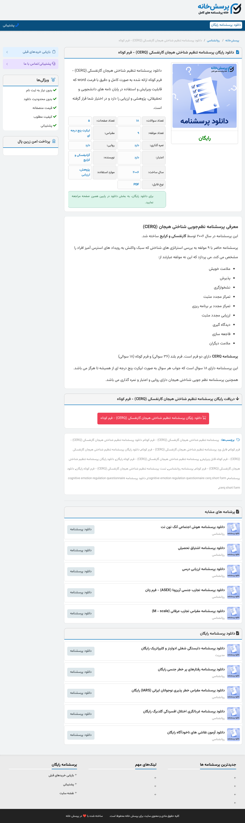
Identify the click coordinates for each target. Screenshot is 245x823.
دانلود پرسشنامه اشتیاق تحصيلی (201, 548)
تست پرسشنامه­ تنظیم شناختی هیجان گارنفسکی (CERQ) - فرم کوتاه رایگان (121, 468)
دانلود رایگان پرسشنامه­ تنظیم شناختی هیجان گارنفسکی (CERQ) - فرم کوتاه (151, 418)
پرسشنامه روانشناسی (181, 468)
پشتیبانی (68, 784)
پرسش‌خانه (232, 40)
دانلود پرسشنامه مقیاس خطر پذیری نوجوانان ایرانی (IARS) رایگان (178, 690)
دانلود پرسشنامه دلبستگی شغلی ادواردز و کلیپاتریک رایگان (183, 648)
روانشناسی (213, 40)
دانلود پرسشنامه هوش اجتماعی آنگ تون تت (193, 527)
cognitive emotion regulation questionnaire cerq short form (186, 478)
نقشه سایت (67, 793)
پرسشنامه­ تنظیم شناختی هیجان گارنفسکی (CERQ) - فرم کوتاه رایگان (157, 459)
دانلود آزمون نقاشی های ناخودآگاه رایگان (196, 732)
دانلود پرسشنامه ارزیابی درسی (203, 569)
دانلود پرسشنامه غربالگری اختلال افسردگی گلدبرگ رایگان (184, 711)
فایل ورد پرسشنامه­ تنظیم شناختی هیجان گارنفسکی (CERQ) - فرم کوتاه (184, 449)
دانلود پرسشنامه (81, 529)
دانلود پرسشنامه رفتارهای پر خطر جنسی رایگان (191, 669)
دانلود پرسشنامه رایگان (226, 25)
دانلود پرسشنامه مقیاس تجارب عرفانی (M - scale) (188, 611)
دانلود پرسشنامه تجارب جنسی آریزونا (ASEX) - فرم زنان (185, 590)
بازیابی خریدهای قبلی (61, 775)
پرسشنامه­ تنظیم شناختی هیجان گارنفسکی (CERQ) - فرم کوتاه (181, 440)
